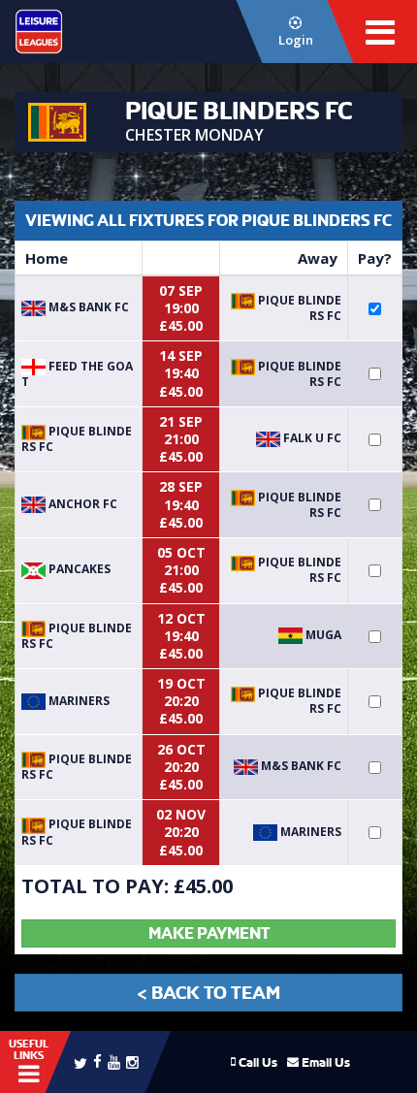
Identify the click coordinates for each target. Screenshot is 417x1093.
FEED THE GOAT (77, 374)
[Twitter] (80, 1062)
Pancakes (78, 569)
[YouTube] (114, 1061)
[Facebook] (97, 1060)
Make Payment (209, 933)
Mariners (78, 700)
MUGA (322, 635)
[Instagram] (132, 1061)
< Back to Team (208, 992)
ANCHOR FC (81, 504)
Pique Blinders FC (298, 308)
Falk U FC (310, 438)
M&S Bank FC (87, 307)
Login (295, 39)
